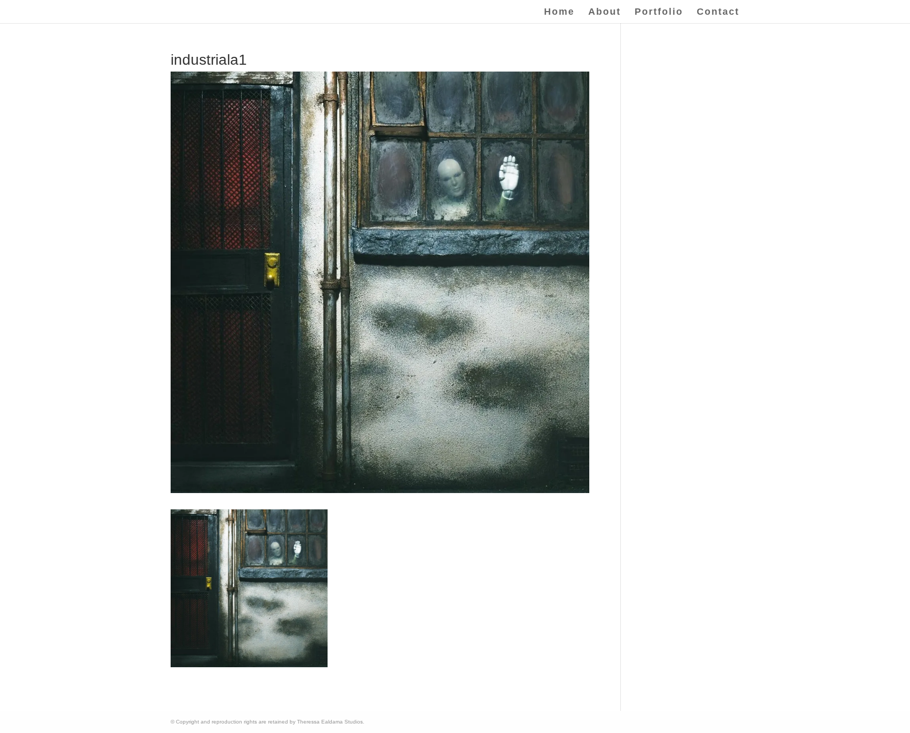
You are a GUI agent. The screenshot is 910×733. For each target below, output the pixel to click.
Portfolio (659, 12)
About (604, 12)
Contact (718, 12)
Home (559, 12)
